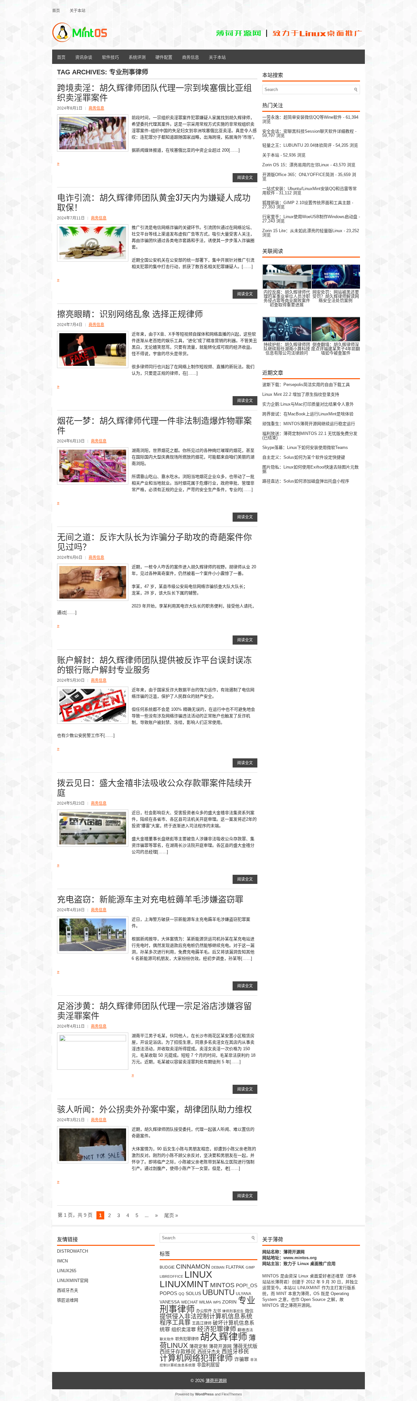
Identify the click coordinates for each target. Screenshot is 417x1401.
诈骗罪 (241, 1359)
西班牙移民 (235, 1352)
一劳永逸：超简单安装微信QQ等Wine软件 (302, 117)
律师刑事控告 (233, 1311)
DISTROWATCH (72, 1251)
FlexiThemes (232, 1394)
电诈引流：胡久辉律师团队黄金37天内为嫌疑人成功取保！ (154, 202)
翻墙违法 (245, 1330)
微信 (249, 1310)
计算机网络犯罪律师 (196, 1358)
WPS (217, 1302)
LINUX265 (66, 1270)
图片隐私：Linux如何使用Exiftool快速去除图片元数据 (310, 469)
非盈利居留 (208, 1364)
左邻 (217, 1311)
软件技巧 (110, 56)
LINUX (198, 1274)
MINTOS (222, 1285)
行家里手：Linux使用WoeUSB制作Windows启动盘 (309, 216)
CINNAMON (193, 1266)
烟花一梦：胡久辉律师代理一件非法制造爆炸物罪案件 (154, 425)
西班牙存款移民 (178, 1351)
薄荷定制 (198, 1346)
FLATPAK (235, 1267)
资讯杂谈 (83, 56)
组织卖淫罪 (183, 1329)
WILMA (205, 1302)
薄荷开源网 (220, 1346)
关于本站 (77, 10)
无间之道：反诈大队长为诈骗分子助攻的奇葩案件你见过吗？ (154, 541)
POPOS (168, 1293)
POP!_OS (246, 1285)
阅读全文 (245, 177)
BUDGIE (167, 1267)
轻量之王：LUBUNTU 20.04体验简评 (297, 145)
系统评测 (137, 56)
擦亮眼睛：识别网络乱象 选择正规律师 (130, 313)
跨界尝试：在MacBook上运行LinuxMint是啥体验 (307, 413)
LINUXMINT (184, 1284)
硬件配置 (163, 56)
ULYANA (243, 1293)
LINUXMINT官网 (72, 1280)
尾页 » (171, 1215)
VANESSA (170, 1302)
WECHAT (189, 1302)
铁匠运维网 (67, 1300)
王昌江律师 (201, 1323)
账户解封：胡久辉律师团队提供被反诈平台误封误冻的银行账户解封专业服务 (154, 664)
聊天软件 (167, 1339)
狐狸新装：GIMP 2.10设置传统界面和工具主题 (306, 202)
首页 (56, 10)
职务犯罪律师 (187, 1339)
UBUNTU (218, 1292)
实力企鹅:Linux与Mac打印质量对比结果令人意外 (308, 404)
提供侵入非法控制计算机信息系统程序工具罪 (206, 1319)
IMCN (62, 1261)
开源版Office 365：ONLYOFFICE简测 (298, 174)
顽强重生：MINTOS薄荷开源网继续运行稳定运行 (308, 423)
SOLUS (193, 1293)
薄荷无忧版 (245, 1346)
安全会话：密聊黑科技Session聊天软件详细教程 (308, 131)
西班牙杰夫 (67, 1290)
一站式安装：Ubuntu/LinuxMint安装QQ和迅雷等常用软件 (309, 190)
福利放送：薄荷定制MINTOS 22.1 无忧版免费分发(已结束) (309, 435)
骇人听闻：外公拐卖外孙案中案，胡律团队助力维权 (154, 1108)
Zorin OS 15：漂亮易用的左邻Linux (295, 164)
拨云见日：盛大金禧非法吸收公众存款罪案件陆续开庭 (154, 787)
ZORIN (229, 1301)
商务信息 (190, 56)
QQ (181, 1294)
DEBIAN (217, 1267)
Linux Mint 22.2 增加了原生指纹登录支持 (300, 394)
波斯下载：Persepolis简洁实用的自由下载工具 (306, 384)
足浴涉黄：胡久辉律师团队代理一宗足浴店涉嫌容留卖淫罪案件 (154, 1010)
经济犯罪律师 (216, 1329)
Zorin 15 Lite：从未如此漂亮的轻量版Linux (302, 230)
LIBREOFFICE (171, 1276)
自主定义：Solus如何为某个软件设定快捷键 (303, 457)
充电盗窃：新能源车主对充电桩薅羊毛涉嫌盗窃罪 (150, 898)
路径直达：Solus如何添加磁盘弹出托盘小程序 (305, 481)
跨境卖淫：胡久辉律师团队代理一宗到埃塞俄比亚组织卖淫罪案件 (154, 92)
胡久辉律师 (223, 1337)
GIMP (250, 1267)
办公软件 (204, 1311)
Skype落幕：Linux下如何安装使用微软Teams (305, 447)
